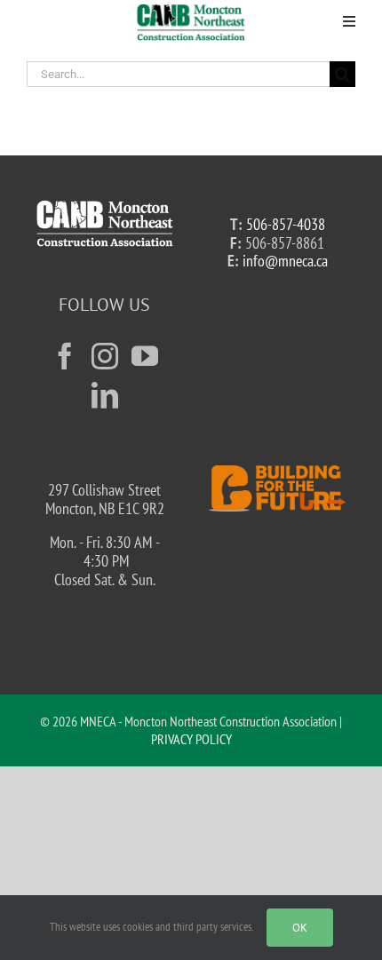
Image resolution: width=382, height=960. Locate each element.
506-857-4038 (285, 224)
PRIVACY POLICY (191, 739)
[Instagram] (105, 356)
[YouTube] (144, 356)
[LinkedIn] (105, 395)
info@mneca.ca (285, 260)
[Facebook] (65, 356)
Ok (299, 927)
